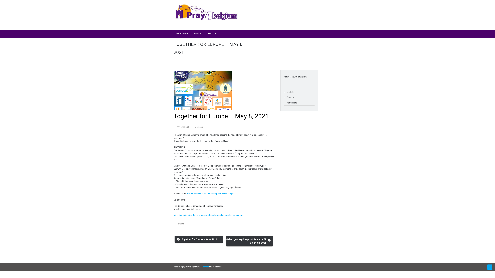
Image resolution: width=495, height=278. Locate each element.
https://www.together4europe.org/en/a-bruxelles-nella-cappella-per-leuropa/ (208, 215)
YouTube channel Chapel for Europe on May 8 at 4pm (210, 193)
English (212, 33)
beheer (206, 267)
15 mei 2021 (185, 127)
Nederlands (182, 33)
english (181, 224)
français (290, 97)
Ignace (199, 127)
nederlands (292, 103)
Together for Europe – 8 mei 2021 (197, 239)
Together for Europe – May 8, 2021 (221, 116)
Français (198, 33)
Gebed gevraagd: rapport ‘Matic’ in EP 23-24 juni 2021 (248, 241)
